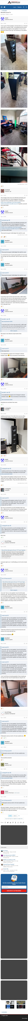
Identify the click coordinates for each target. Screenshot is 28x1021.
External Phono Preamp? (8, 864)
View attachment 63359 (7, 321)
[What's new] (23, 7)
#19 (26, 769)
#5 (26, 269)
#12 (26, 521)
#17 (26, 717)
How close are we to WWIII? (9, 855)
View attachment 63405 (7, 474)
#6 (26, 315)
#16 (26, 643)
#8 (26, 388)
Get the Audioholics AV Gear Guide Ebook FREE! (14, 883)
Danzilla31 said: (5, 319)
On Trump (5, 850)
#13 (26, 546)
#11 (26, 494)
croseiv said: (4, 249)
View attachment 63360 (7, 399)
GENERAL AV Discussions (7, 862)
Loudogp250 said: (6, 468)
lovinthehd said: (5, 220)
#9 (26, 413)
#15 (26, 611)
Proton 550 (5, 868)
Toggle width (5, 1015)
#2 (26, 195)
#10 (26, 464)
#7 (26, 344)
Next (15, 815)
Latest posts (3, 847)
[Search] (26, 7)
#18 (26, 747)
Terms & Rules (24, 1018)
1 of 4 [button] (10, 815)
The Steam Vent (6, 853)
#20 (26, 796)
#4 (26, 246)
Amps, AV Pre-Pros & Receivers (8, 871)
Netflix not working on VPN (9, 859)
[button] (1, 7)
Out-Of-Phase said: (6, 578)
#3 (26, 216)
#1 (26, 23)
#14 (26, 574)
